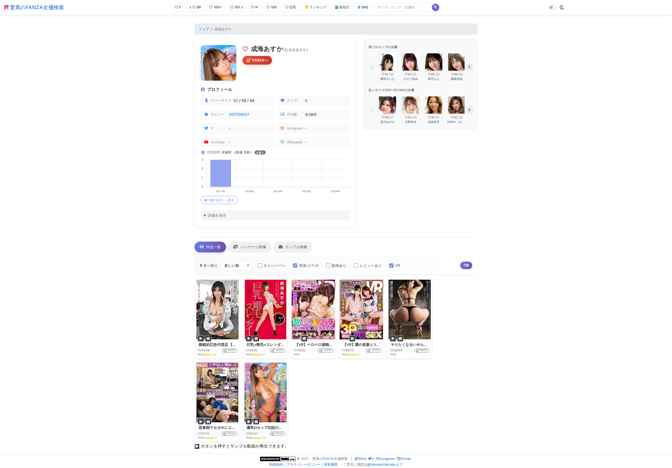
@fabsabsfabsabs (381, 464)
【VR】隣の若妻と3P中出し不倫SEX (373, 344)
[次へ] (469, 67)
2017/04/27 (239, 114)
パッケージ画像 (252, 247)
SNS (364, 7)
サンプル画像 (295, 247)
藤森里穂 (457, 79)
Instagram (387, 459)
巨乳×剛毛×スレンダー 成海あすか (275, 344)
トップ (204, 29)
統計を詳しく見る (221, 200)
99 (199, 7)
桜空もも (433, 79)
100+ (218, 7)
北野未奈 (410, 122)
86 (456, 74)
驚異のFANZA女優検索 (36, 7)
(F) (391, 117)
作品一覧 (213, 247)
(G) (391, 74)
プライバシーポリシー (303, 464)
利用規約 (276, 464)
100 (274, 7)
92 (235, 100)
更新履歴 (331, 464)
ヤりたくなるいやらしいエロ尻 (416, 344)
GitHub (405, 459)
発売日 (344, 7)
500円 (231, 350)
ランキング (318, 7)
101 (237, 7)
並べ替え (210, 265)
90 (433, 74)
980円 (424, 350)
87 (410, 74)
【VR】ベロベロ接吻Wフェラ (319, 344)
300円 (279, 350)
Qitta (362, 459)
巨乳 (293, 7)
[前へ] (372, 67)
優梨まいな (387, 79)
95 (410, 117)
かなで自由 (410, 79)
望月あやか (387, 122)
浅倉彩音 (433, 122)
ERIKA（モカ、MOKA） (456, 122)
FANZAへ (260, 60)
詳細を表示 (217, 215)
